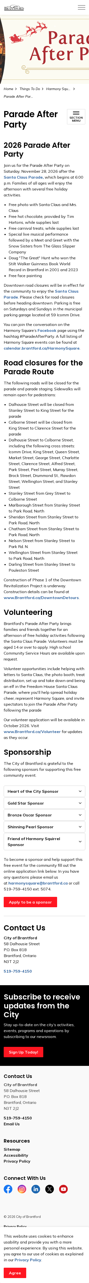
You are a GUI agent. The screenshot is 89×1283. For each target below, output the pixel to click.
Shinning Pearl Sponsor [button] (31, 826)
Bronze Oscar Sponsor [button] (30, 814)
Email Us (12, 1123)
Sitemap (12, 1149)
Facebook (47, 330)
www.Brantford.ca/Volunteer (32, 731)
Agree (15, 1272)
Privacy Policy (28, 1259)
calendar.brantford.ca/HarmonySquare (42, 348)
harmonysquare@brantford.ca (38, 883)
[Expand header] (81, 7)
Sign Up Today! (23, 1052)
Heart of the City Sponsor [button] (33, 791)
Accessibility (16, 1155)
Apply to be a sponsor (30, 902)
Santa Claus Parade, (24, 177)
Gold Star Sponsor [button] (26, 803)
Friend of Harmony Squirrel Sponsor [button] (34, 841)
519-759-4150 (18, 1117)
